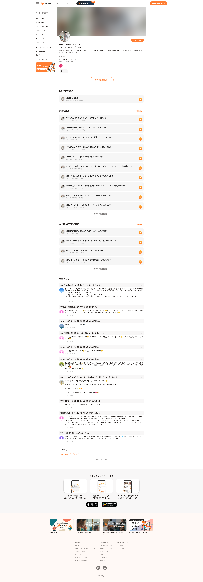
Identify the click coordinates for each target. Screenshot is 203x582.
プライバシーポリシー (80, 551)
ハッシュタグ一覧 (41, 59)
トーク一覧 (39, 34)
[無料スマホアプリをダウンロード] (45, 67)
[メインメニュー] (37, 3)
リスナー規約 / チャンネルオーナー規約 (85, 548)
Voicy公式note (120, 548)
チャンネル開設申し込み (106, 545)
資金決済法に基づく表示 (81, 560)
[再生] (140, 99)
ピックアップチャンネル (43, 47)
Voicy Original (40, 18)
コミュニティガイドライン (81, 554)
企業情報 (77, 545)
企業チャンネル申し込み (106, 548)
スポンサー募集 (104, 551)
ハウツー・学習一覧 (42, 30)
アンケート (102, 554)
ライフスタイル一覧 (42, 26)
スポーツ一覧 (40, 43)
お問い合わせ (103, 560)
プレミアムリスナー (42, 51)
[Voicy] (46, 3)
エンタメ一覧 (40, 39)
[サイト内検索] (72, 3)
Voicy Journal (120, 545)
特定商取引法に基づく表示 (82, 557)
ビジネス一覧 (40, 22)
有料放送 (38, 55)
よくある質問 (103, 557)
